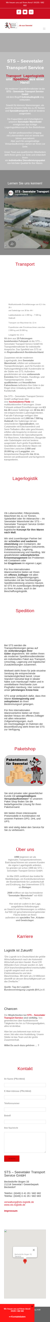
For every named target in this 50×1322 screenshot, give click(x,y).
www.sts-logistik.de (14, 1204)
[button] (25, 1261)
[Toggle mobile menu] (44, 28)
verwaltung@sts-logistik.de (19, 1202)
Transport (13, 76)
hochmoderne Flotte (19, 402)
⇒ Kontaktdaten (17, 1317)
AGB (38, 1310)
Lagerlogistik (33, 76)
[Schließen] (33, 1250)
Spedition (21, 79)
